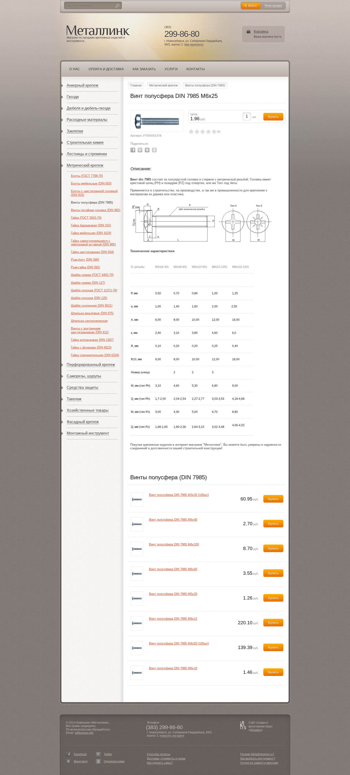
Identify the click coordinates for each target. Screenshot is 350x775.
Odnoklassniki (154, 150)
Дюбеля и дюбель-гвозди (88, 108)
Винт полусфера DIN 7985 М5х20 (173, 594)
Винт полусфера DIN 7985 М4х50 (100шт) (179, 643)
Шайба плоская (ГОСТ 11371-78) (94, 290)
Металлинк (98, 30)
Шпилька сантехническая (89, 321)
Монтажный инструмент (88, 433)
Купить (273, 499)
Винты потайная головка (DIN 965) (95, 210)
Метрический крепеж (85, 165)
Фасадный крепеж (83, 422)
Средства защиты (82, 387)
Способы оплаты (158, 754)
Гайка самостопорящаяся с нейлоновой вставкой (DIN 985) (93, 242)
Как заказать (144, 69)
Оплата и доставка (106, 69)
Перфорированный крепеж (91, 365)
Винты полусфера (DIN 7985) (92, 202)
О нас (74, 69)
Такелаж (74, 399)
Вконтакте (81, 761)
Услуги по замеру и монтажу (259, 763)
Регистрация (273, 5)
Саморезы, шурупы (84, 376)
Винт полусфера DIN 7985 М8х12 (173, 618)
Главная (136, 85)
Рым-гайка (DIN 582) (85, 267)
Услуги (171, 69)
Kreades (255, 730)
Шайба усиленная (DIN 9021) (91, 305)
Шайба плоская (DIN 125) (89, 298)
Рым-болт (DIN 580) (85, 259)
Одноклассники (114, 761)
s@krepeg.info (84, 733)
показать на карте (172, 735)
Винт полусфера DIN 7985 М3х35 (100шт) (179, 495)
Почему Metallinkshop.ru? (257, 754)
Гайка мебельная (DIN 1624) (91, 233)
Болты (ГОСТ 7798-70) (87, 176)
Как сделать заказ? (160, 763)
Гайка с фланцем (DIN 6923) (91, 347)
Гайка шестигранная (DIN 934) (92, 252)
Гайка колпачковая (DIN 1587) (92, 340)
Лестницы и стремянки (87, 154)
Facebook (132, 150)
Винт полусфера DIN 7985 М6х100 (174, 544)
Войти (252, 5)
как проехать (194, 44)
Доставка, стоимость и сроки (166, 758)
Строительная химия (85, 142)
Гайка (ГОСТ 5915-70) (86, 218)
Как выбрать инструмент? (257, 758)
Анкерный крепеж (82, 85)
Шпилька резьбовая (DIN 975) (92, 313)
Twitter (140, 150)
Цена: (194, 114)
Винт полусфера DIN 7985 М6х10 (173, 668)
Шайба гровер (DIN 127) (88, 283)
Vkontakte (147, 150)
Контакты (195, 69)
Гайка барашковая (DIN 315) (91, 225)
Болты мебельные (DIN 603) (91, 183)
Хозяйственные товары (88, 410)
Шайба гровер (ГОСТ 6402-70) (92, 275)
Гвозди (73, 97)
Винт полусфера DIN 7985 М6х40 (173, 519)
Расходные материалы (87, 120)
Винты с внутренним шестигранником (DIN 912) (90, 330)
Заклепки (75, 131)
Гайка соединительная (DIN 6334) (95, 355)
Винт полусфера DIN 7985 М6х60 (173, 569)
